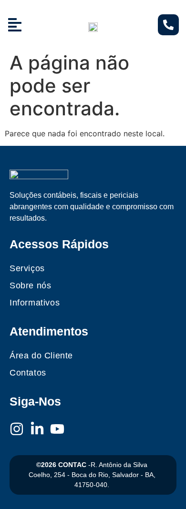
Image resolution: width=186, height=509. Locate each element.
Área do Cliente (41, 355)
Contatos (28, 372)
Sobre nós (30, 285)
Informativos (35, 302)
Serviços (27, 268)
